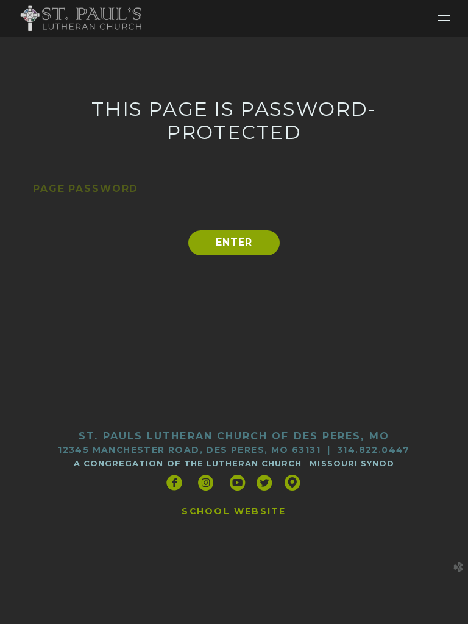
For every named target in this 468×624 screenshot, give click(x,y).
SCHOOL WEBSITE (234, 511)
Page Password (85, 188)
